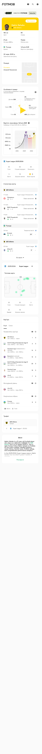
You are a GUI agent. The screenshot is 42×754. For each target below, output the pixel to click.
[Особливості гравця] (35, 92)
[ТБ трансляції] (28, 4)
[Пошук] (33, 4)
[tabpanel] (20, 367)
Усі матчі (19, 257)
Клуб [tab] (5, 325)
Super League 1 (17, 428)
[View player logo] (7, 27)
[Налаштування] (38, 4)
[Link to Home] (8, 4)
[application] (24, 141)
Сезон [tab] (11, 325)
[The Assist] (20, 13)
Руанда (8, 47)
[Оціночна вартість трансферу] (28, 123)
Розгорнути (20, 460)
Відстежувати (31, 21)
